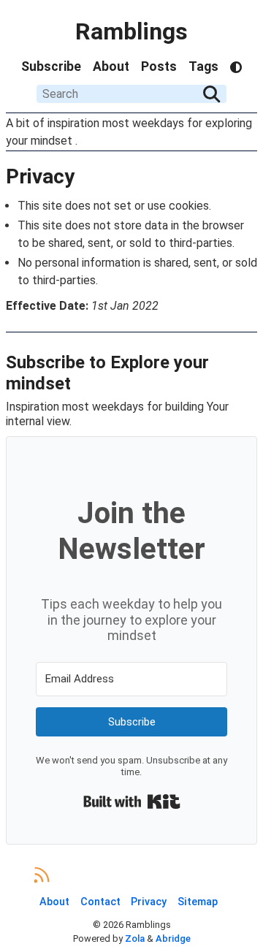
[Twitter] (93, 876)
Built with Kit (131, 801)
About (111, 66)
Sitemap (198, 902)
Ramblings (131, 31)
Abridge (173, 938)
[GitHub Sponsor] (221, 876)
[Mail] (67, 876)
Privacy (149, 902)
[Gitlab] (144, 876)
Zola (135, 938)
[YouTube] (196, 876)
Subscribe (51, 66)
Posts (159, 66)
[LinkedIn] (118, 876)
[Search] (212, 94)
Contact (100, 902)
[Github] (169, 876)
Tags (203, 66)
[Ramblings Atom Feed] (42, 876)
